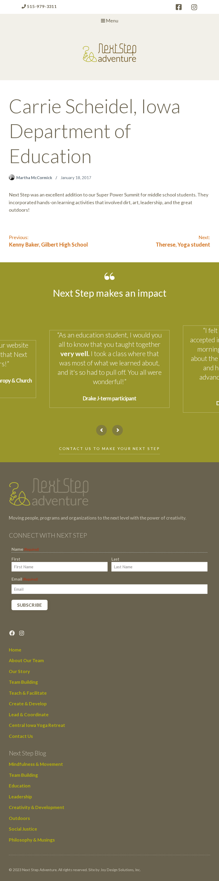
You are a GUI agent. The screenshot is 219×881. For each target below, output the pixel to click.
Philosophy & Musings (32, 840)
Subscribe (29, 605)
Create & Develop (28, 703)
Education (19, 786)
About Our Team (26, 660)
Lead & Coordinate (29, 714)
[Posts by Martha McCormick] (12, 177)
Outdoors (19, 818)
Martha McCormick (34, 177)
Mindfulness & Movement (36, 764)
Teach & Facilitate (28, 693)
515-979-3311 (41, 6)
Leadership (20, 796)
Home (15, 650)
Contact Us (21, 736)
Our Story (19, 671)
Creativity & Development (36, 807)
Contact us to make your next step (109, 448)
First (15, 559)
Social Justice (23, 829)
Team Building (23, 682)
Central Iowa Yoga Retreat (37, 725)
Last (115, 559)
